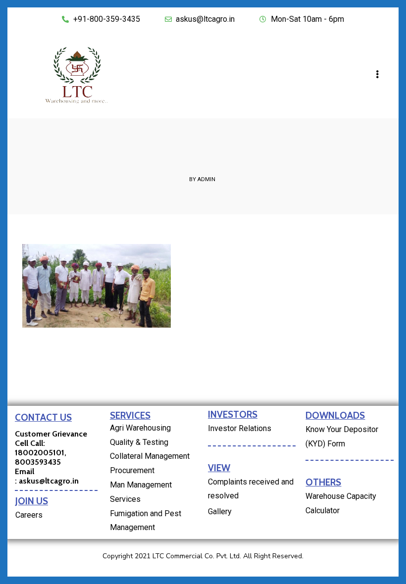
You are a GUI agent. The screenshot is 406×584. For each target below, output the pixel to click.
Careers (29, 515)
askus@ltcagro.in (49, 481)
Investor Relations (239, 428)
